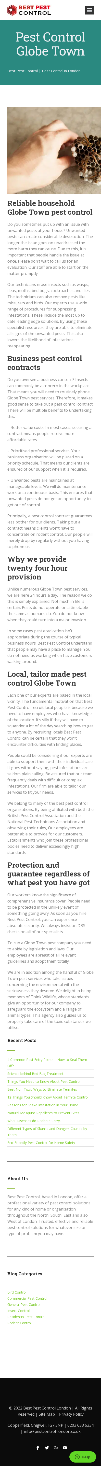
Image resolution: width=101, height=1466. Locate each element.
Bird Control (16, 1292)
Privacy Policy (71, 1414)
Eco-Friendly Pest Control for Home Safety (41, 1142)
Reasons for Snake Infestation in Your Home (42, 1105)
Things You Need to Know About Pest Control (43, 1081)
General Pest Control (23, 1304)
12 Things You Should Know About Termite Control (47, 1097)
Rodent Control (19, 1323)
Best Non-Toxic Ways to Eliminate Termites (42, 1089)
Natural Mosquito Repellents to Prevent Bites (43, 1113)
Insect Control (18, 1310)
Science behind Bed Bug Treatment (35, 1073)
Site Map (47, 1414)
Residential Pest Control (26, 1316)
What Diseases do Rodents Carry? (34, 1120)
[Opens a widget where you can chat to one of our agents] (82, 1457)
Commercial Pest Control (27, 1298)
